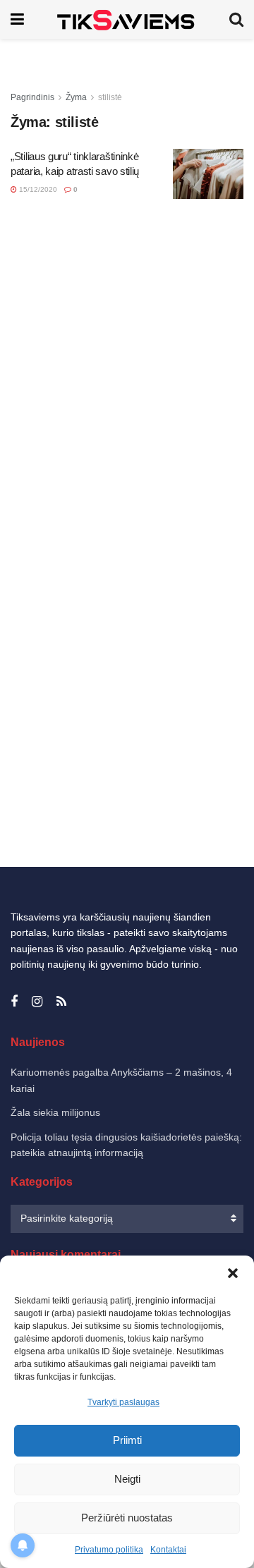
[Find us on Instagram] (37, 1002)
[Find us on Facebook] (14, 1002)
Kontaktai (168, 1550)
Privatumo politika (109, 1550)
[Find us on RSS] (61, 1002)
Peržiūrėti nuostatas (127, 1518)
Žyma (76, 97)
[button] (233, 1273)
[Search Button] (236, 19)
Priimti (127, 1440)
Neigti (127, 1479)
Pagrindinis (32, 97)
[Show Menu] (17, 19)
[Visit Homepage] (127, 19)
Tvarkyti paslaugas (123, 1402)
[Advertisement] (127, 312)
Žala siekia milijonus (55, 1112)
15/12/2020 (37, 189)
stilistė (110, 97)
